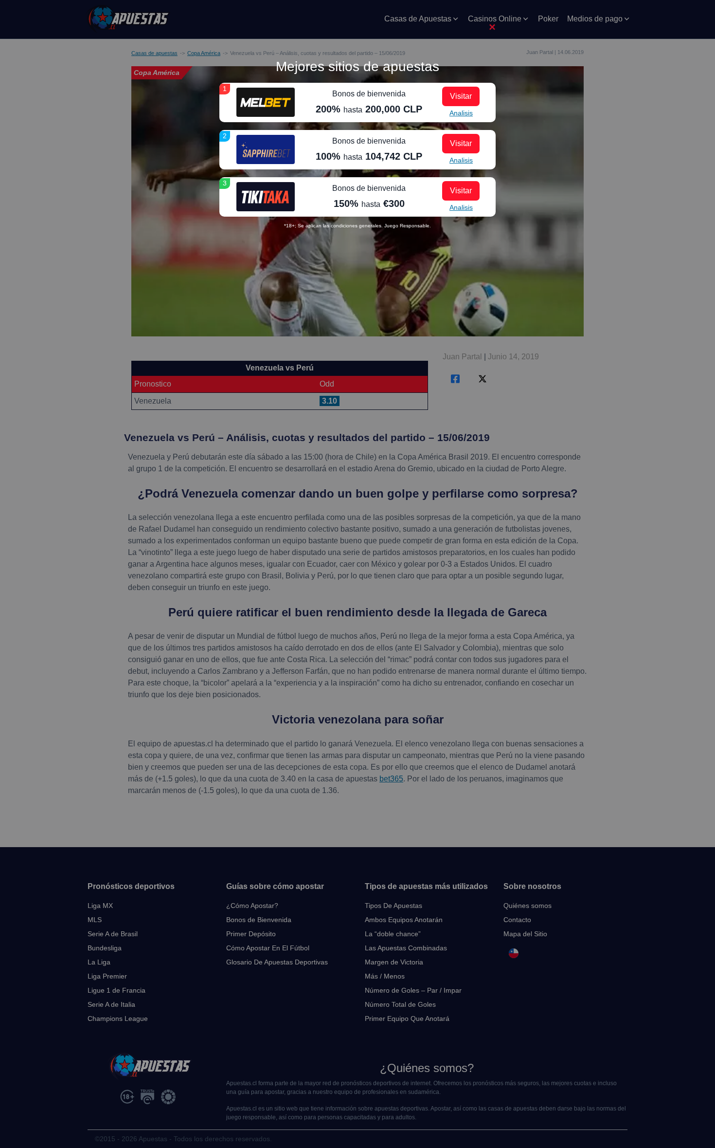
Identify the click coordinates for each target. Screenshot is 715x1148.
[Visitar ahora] (265, 102)
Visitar (461, 96)
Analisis (461, 113)
